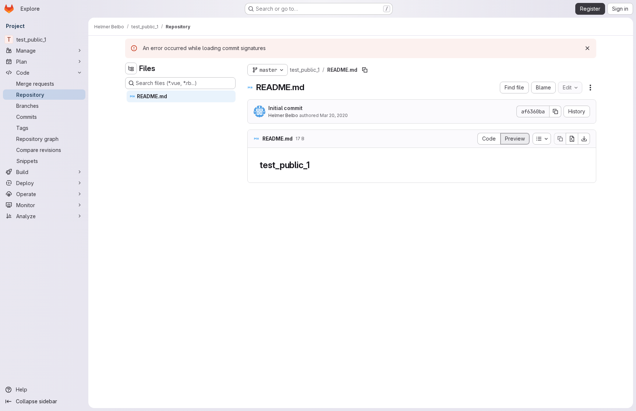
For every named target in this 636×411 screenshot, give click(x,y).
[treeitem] (181, 96)
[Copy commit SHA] (555, 111)
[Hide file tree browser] (131, 68)
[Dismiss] (587, 48)
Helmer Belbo (283, 115)
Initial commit (285, 108)
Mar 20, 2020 (334, 115)
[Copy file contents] (560, 139)
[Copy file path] (365, 70)
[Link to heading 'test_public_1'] (314, 165)
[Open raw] (572, 139)
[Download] (584, 139)
